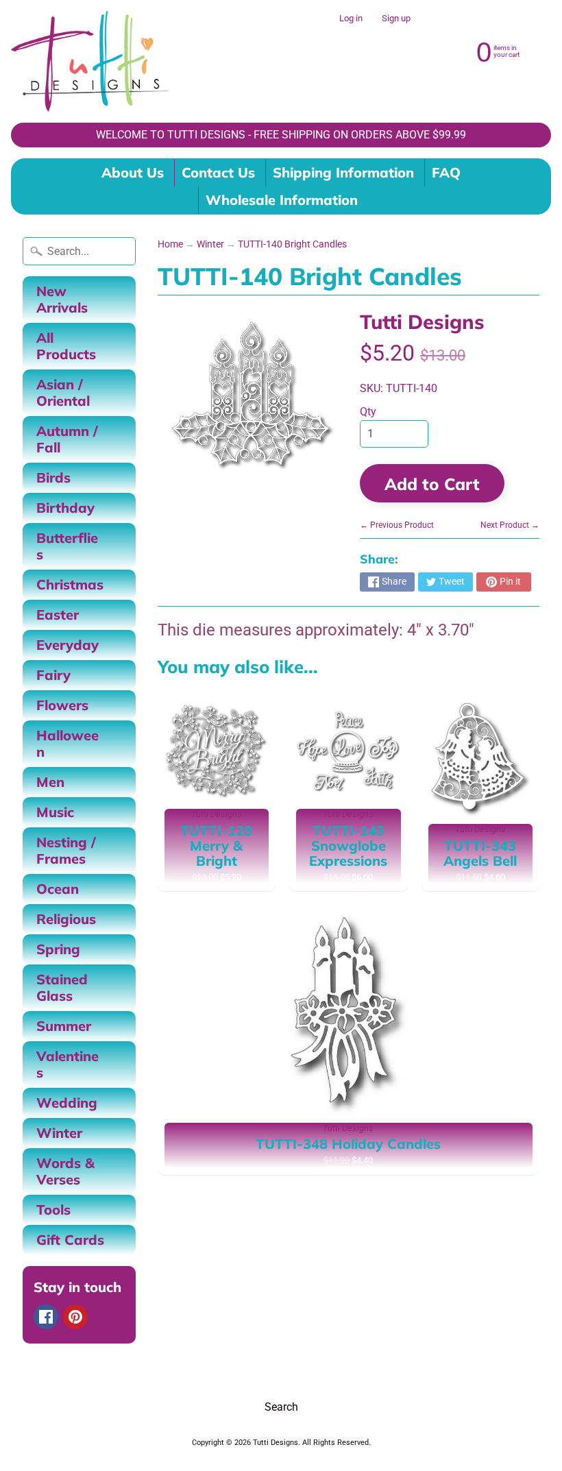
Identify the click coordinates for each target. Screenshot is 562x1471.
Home (170, 244)
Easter (57, 614)
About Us (132, 172)
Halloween (67, 743)
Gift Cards (70, 1239)
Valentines (67, 1064)
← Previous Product (397, 525)
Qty (368, 411)
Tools (53, 1209)
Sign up (396, 18)
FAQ (446, 172)
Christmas (69, 584)
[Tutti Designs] (89, 61)
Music (55, 811)
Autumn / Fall (67, 439)
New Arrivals (62, 299)
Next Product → (509, 525)
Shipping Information (343, 172)
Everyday (67, 644)
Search (281, 1406)
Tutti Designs (422, 321)
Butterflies (67, 546)
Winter (59, 1132)
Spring (58, 949)
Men (50, 781)
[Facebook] (46, 1316)
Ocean (57, 888)
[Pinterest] (75, 1316)
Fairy (53, 674)
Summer (63, 1025)
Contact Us (218, 172)
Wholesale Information (282, 199)
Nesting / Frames (66, 850)
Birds (53, 477)
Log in (351, 18)
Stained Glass (62, 987)
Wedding (66, 1102)
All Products (66, 346)
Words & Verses (65, 1171)
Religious (66, 918)
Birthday (65, 507)
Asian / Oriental (63, 392)
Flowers (62, 705)
